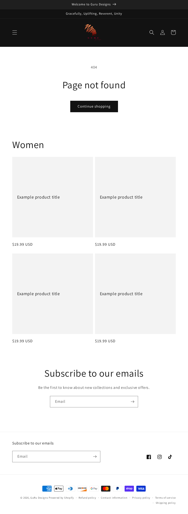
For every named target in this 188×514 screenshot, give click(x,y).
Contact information (114, 497)
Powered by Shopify (61, 497)
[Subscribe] (132, 401)
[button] (14, 32)
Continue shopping (94, 106)
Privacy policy (141, 497)
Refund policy (87, 497)
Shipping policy (166, 502)
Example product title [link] (38, 197)
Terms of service (165, 497)
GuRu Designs (39, 497)
